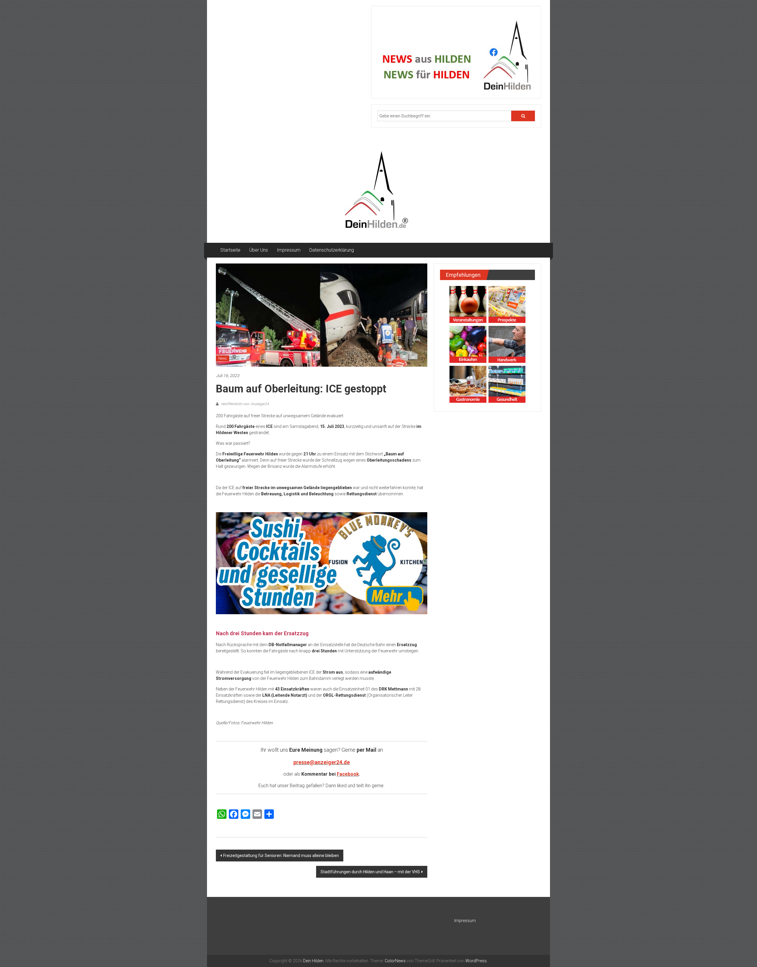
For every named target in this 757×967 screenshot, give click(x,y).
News (222, 358)
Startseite (230, 250)
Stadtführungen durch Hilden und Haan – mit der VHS (370, 871)
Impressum (288, 250)
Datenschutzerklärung (331, 250)
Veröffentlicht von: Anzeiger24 (244, 404)
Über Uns (258, 250)
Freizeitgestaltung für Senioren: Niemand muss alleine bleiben (281, 855)
